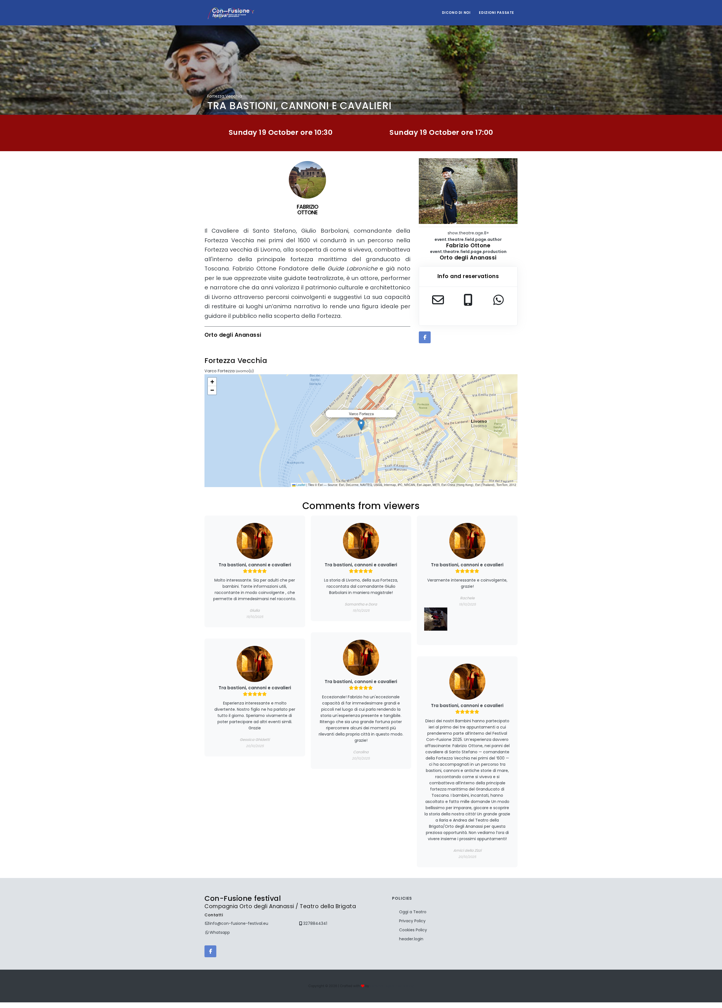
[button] (361, 425)
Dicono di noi (456, 12)
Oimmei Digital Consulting (392, 986)
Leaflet (300, 485)
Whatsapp (220, 932)
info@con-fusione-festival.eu (239, 923)
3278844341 (315, 923)
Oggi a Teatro (412, 912)
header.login (411, 939)
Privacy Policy (412, 921)
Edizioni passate (496, 12)
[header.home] (230, 13)
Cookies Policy (413, 930)
